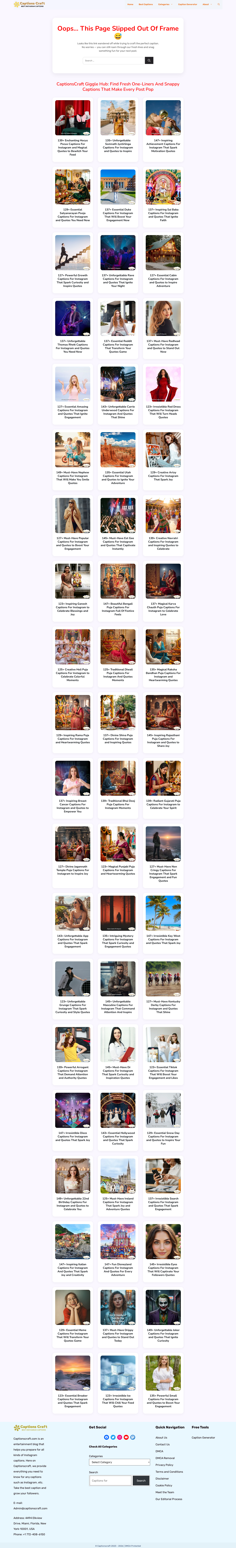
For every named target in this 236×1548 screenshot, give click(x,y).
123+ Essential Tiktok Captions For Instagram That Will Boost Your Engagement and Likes (163, 1072)
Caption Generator (187, 4)
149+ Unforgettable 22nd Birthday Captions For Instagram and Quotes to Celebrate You (72, 1204)
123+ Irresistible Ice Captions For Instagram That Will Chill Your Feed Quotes (118, 1401)
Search (93, 1472)
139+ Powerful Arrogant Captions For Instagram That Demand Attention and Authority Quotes (72, 1072)
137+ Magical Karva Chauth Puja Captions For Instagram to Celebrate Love (163, 609)
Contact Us (163, 1444)
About (206, 4)
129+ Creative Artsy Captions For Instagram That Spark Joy (163, 476)
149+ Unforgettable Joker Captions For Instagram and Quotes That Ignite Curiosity (163, 1335)
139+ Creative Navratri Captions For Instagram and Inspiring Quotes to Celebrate (163, 543)
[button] (218, 4)
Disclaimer (162, 1478)
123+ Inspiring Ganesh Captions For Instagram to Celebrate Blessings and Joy (72, 609)
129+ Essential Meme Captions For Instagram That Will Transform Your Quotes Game (73, 1335)
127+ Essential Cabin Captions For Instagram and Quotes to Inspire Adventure (163, 280)
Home (130, 4)
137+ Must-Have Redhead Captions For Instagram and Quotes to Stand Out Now (163, 346)
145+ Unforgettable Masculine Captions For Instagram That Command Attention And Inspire (118, 1007)
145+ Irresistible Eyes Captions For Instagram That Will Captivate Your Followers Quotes (163, 1269)
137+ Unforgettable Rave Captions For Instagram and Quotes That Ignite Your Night (118, 280)
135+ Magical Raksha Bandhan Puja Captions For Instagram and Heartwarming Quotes (163, 675)
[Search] (149, 60)
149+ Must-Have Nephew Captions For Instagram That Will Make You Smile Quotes (72, 478)
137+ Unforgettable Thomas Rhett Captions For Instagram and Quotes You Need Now (72, 346)
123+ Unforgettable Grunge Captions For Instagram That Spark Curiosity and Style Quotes (72, 1007)
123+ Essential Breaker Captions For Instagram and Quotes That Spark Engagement (73, 1401)
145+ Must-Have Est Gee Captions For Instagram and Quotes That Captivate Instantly (118, 543)
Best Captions (146, 4)
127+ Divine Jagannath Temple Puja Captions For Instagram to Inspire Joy (72, 870)
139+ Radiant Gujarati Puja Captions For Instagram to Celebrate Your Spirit (163, 804)
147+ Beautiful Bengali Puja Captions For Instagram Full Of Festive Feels (118, 609)
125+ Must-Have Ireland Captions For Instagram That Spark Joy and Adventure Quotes (118, 1204)
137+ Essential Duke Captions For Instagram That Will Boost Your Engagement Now (118, 215)
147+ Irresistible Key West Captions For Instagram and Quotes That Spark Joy (163, 939)
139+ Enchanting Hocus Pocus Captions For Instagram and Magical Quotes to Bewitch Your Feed (72, 147)
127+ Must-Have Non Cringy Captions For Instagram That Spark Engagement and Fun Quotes (163, 874)
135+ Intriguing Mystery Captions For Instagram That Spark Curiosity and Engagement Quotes (118, 941)
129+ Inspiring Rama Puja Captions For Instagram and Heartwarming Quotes (73, 738)
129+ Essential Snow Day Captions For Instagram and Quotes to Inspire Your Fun (163, 1138)
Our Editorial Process (169, 1499)
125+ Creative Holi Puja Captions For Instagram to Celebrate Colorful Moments (72, 675)
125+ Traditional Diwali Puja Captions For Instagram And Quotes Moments (118, 675)
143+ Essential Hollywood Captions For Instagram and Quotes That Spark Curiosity (118, 1138)
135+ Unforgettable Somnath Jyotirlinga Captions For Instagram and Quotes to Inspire (118, 146)
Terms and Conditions (169, 1471)
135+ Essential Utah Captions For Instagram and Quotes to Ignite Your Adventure (118, 478)
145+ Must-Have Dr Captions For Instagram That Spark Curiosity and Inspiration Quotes (118, 1072)
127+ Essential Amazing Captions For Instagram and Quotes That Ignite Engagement (72, 412)
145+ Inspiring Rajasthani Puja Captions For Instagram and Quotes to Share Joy (163, 740)
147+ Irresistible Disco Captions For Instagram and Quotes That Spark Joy (72, 1136)
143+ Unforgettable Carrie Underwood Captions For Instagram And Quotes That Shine (118, 412)
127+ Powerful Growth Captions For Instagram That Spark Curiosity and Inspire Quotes (73, 280)
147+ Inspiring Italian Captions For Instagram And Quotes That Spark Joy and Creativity (72, 1269)
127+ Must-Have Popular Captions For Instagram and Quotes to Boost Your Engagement (72, 543)
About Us (161, 1437)
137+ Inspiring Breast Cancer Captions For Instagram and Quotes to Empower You (73, 806)
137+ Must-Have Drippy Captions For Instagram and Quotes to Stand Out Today (118, 1335)
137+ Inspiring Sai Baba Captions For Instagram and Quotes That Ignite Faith (163, 215)
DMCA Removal (165, 1458)
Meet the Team (165, 1492)
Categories (163, 4)
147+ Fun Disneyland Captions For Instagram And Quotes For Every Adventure (118, 1269)
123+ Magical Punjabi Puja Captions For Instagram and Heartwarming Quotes (118, 870)
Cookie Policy (164, 1485)
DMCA (159, 1451)
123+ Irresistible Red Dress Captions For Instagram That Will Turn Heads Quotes (163, 412)
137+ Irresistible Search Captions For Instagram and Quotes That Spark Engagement (163, 1204)
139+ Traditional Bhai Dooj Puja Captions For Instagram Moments (118, 804)
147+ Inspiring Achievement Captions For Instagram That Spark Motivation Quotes (163, 146)
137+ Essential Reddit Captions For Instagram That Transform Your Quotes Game (118, 346)
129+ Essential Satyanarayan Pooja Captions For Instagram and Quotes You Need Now (73, 215)
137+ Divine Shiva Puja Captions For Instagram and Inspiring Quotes (118, 738)
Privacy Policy (164, 1465)
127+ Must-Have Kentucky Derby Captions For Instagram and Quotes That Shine (163, 1007)
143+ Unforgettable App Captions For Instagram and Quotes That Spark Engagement (72, 941)
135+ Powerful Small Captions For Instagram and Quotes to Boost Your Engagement (163, 1401)
